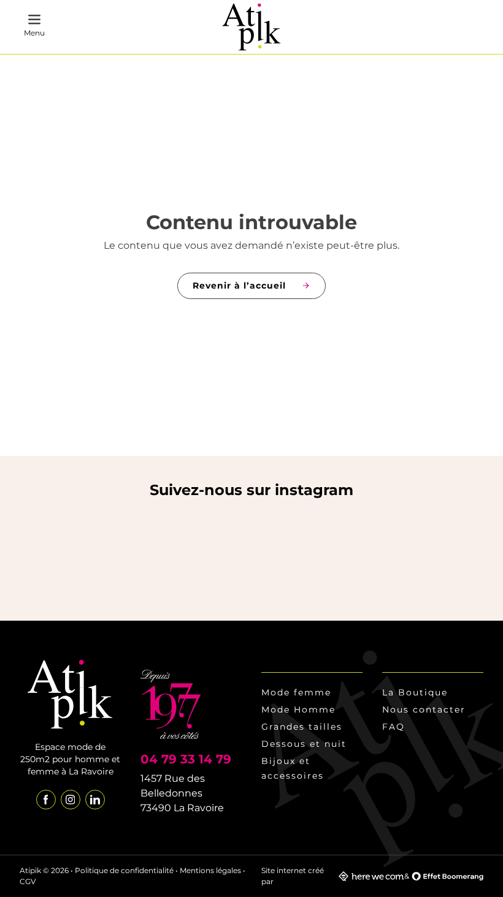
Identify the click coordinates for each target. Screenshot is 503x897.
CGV (28, 881)
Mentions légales (210, 870)
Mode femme (296, 692)
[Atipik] (252, 27)
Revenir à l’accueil (239, 285)
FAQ (393, 726)
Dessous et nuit (304, 743)
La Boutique (415, 692)
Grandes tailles (301, 726)
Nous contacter (424, 709)
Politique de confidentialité (124, 870)
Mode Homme (298, 709)
